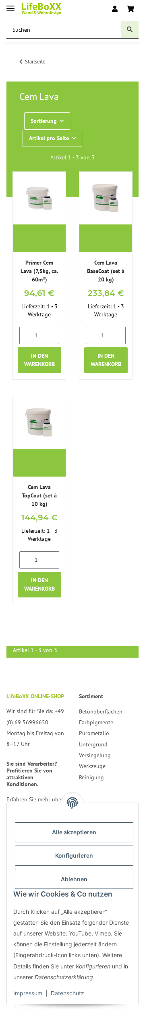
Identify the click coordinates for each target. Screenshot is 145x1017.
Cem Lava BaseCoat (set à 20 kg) (105, 271)
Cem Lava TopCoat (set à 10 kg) (39, 495)
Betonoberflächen (100, 711)
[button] (115, 9)
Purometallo (94, 733)
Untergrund (93, 744)
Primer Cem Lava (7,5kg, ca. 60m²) (39, 271)
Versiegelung (95, 755)
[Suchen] (130, 30)
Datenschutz (67, 993)
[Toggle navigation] (10, 5)
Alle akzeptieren (74, 832)
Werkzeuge (92, 766)
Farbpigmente (96, 722)
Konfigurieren (74, 855)
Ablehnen (74, 879)
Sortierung (44, 120)
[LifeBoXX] (41, 9)
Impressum (27, 993)
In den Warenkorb (39, 360)
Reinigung (91, 777)
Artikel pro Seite (49, 138)
